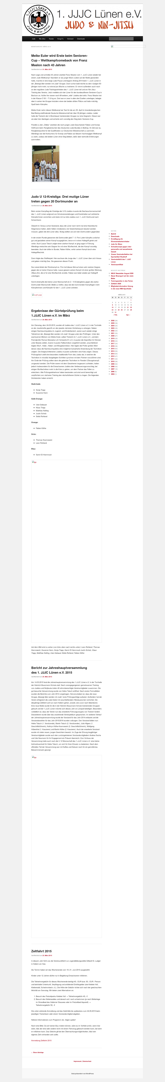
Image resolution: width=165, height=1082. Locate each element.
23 (112, 310)
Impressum (78, 1061)
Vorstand (70, 39)
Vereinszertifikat (117, 264)
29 (131, 310)
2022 (112, 331)
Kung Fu (60, 39)
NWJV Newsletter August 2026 (122, 273)
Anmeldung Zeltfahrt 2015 (41, 1040)
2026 (112, 320)
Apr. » (128, 315)
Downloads (81, 39)
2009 (112, 364)
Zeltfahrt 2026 (116, 283)
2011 (112, 359)
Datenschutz (87, 1061)
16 (112, 307)
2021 (112, 333)
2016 (112, 346)
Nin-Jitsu (42, 39)
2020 (112, 336)
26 (122, 310)
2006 (112, 371)
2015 (112, 348)
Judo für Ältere (116, 244)
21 (128, 307)
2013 (112, 353)
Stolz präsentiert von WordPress (82, 1073)
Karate (51, 39)
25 (119, 310)
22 (131, 307)
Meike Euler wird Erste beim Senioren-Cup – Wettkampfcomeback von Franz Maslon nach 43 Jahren (59, 60)
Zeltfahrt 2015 (41, 951)
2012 (112, 356)
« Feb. (115, 315)
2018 (112, 341)
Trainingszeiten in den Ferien (122, 281)
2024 (112, 325)
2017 (112, 343)
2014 (112, 351)
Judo (33, 39)
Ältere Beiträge (37, 1052)
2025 (112, 323)
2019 (112, 338)
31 (115, 312)
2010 (112, 361)
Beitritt (113, 234)
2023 (112, 328)
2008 (112, 366)
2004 (112, 374)
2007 (112, 369)
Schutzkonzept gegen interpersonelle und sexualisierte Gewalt (121, 249)
